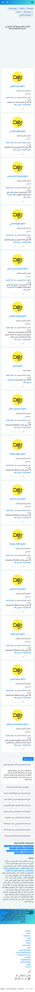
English (2, 989)
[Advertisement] (17, 49)
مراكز (29, 938)
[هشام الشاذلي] (17, 307)
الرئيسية (28, 931)
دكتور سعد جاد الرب (17, 498)
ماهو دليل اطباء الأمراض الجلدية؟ (17, 787)
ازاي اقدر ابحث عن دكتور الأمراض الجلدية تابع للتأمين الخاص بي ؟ (16, 793)
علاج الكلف (13, 848)
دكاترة (28, 933)
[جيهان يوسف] (17, 445)
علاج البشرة (20, 848)
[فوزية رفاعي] (17, 123)
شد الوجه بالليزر (19, 870)
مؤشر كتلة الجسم (25, 950)
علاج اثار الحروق (29, 848)
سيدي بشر (18, 104)
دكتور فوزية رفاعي (17, 131)
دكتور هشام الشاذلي (17, 316)
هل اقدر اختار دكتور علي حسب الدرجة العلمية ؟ (16, 823)
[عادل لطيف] (17, 625)
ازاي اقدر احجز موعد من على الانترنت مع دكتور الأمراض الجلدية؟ (16, 799)
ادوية (29, 947)
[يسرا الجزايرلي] (17, 580)
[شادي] (17, 357)
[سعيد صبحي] (17, 670)
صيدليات (28, 940)
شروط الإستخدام (25, 962)
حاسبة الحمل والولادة (24, 954)
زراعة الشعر (18, 853)
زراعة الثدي (29, 870)
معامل (28, 942)
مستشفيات (27, 935)
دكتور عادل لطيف (17, 634)
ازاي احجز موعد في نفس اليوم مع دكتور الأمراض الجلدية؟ (16, 764)
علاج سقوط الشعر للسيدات (14, 851)
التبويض (28, 957)
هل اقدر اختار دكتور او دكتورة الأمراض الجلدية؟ (16, 805)
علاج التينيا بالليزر (28, 846)
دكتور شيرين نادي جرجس (17, 176)
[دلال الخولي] (17, 78)
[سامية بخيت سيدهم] (17, 716)
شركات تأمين (26, 945)
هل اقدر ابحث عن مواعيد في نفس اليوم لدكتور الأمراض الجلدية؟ (16, 811)
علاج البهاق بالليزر (18, 846)
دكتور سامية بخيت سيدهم (17, 724)
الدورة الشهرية (26, 959)
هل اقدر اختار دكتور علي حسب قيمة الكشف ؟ (16, 829)
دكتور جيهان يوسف (17, 453)
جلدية (24, 97)
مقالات (28, 964)
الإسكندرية (27, 104)
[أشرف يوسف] (17, 535)
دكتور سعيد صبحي (17, 679)
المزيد (29, 100)
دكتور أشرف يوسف (17, 543)
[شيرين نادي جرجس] (17, 168)
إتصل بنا (28, 966)
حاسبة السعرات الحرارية (23, 952)
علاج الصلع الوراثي (28, 851)
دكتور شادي (17, 365)
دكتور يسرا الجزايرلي (17, 588)
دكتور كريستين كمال (17, 408)
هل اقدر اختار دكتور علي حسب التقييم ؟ (17, 817)
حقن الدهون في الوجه (11, 868)
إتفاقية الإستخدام (11, 989)
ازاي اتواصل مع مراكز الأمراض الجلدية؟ (17, 835)
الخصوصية (21, 989)
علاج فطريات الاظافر (27, 853)
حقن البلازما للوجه (27, 868)
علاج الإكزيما (8, 846)
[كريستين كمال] (17, 400)
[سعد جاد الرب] (17, 490)
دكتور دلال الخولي (17, 86)
